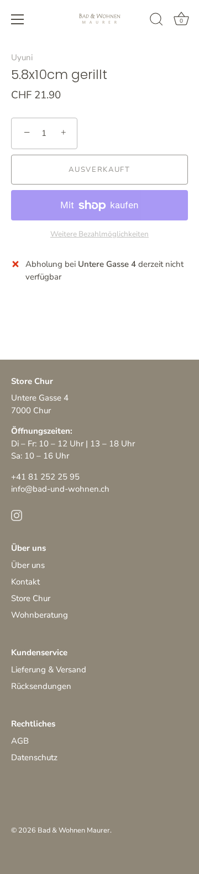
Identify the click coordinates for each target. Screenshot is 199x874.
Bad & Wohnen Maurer (74, 830)
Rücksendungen (41, 686)
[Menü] (18, 19)
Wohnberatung (39, 614)
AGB (20, 740)
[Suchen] (156, 21)
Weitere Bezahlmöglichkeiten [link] (99, 234)
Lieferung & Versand (48, 669)
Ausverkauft (99, 170)
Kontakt (25, 581)
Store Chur (30, 598)
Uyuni (22, 57)
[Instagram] (16, 514)
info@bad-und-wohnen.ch (60, 488)
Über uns (28, 565)
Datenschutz (34, 757)
